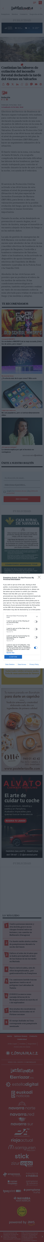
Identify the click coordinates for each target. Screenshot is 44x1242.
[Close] (40, 578)
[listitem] (22, 616)
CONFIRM (13, 657)
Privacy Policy (34, 664)
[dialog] (22, 621)
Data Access (22, 664)
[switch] (35, 622)
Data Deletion (10, 664)
